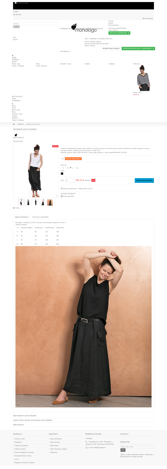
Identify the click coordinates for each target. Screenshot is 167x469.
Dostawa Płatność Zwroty (23, 456)
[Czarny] (62, 174)
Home (14, 108)
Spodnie (87, 64)
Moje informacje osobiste (58, 449)
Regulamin (18, 442)
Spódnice (112, 64)
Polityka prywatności (21, 445)
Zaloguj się (66, 51)
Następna (55, 202)
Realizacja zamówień (40, 217)
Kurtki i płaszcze (41, 66)
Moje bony (53, 452)
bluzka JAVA (137, 92)
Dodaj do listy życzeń (85, 188)
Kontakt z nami (20, 439)
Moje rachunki (55, 442)
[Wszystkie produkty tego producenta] (16, 135)
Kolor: (63, 171)
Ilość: (62, 180)
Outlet (14, 98)
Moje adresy (54, 445)
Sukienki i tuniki (65, 64)
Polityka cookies (20, 449)
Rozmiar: (64, 165)
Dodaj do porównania (70, 188)
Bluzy (38, 64)
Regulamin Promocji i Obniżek (25, 462)
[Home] (12, 55)
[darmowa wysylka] (83, 5)
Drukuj (17, 208)
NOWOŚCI (15, 60)
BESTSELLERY (17, 96)
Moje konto (53, 434)
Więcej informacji (22, 217)
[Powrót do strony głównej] (13, 124)
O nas (17, 459)
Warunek (16, 141)
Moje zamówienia (56, 439)
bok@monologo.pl (100, 447)
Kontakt (15, 11)
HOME (14, 58)
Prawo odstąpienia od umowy (24, 452)
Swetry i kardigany (18, 66)
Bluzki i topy (16, 64)
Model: (15, 138)
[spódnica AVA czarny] (21, 202)
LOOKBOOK (16, 101)
